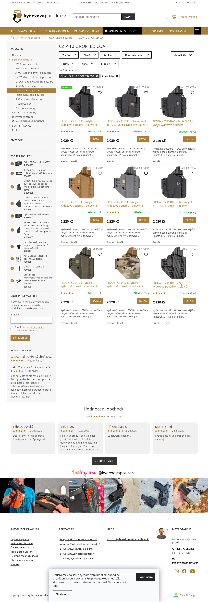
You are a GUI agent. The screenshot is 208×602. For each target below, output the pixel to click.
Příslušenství (19, 130)
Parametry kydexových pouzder (76, 558)
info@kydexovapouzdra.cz (187, 562)
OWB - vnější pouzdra (27, 64)
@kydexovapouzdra (117, 472)
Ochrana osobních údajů (24, 555)
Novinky (16, 55)
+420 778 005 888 (184, 549)
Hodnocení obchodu (47, 2)
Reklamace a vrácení (22, 551)
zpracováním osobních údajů (29, 328)
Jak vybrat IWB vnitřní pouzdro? (76, 548)
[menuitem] (22, 31)
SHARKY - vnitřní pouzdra (29, 86)
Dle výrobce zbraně (22, 116)
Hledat (128, 16)
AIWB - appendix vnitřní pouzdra (33, 72)
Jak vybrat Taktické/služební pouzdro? (79, 544)
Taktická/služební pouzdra (29, 94)
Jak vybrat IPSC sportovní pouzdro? (78, 539)
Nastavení (62, 594)
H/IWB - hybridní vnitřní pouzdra (33, 77)
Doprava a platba (22, 2)
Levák (74, 161)
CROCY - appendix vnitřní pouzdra (34, 81)
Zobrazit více (104, 461)
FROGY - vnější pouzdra (28, 90)
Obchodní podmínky (22, 560)
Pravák (64, 161)
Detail (97, 139)
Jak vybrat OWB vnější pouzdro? (76, 553)
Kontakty (15, 564)
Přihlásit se (20, 337)
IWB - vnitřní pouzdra (27, 68)
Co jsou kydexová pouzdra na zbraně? (128, 539)
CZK (178, 2)
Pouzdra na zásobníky (24, 112)
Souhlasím (146, 577)
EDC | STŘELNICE (21, 125)
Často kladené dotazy (22, 547)
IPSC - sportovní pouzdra (29, 99)
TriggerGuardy (23, 103)
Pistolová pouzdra (22, 59)
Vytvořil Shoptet (189, 595)
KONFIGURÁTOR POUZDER (30, 121)
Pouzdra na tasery (25, 108)
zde (55, 586)
